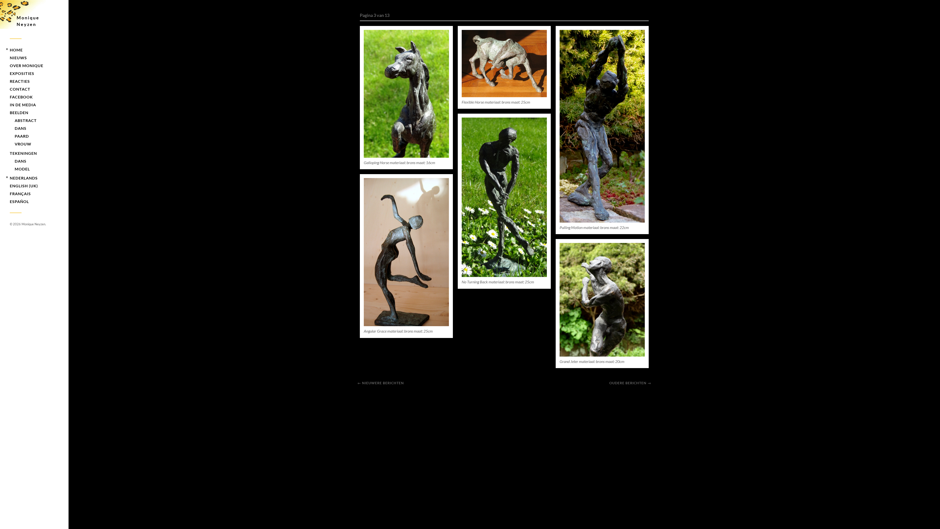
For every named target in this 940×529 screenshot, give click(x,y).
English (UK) (24, 185)
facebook (21, 97)
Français (20, 193)
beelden (19, 112)
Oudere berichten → (630, 383)
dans (20, 128)
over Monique (26, 65)
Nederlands (24, 178)
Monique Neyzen (28, 21)
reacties (20, 81)
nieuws (18, 57)
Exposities (22, 73)
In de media (23, 104)
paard (22, 136)
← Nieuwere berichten (380, 383)
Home (16, 50)
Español (19, 201)
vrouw (23, 144)
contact (20, 89)
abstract (26, 120)
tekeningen (23, 153)
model (22, 169)
